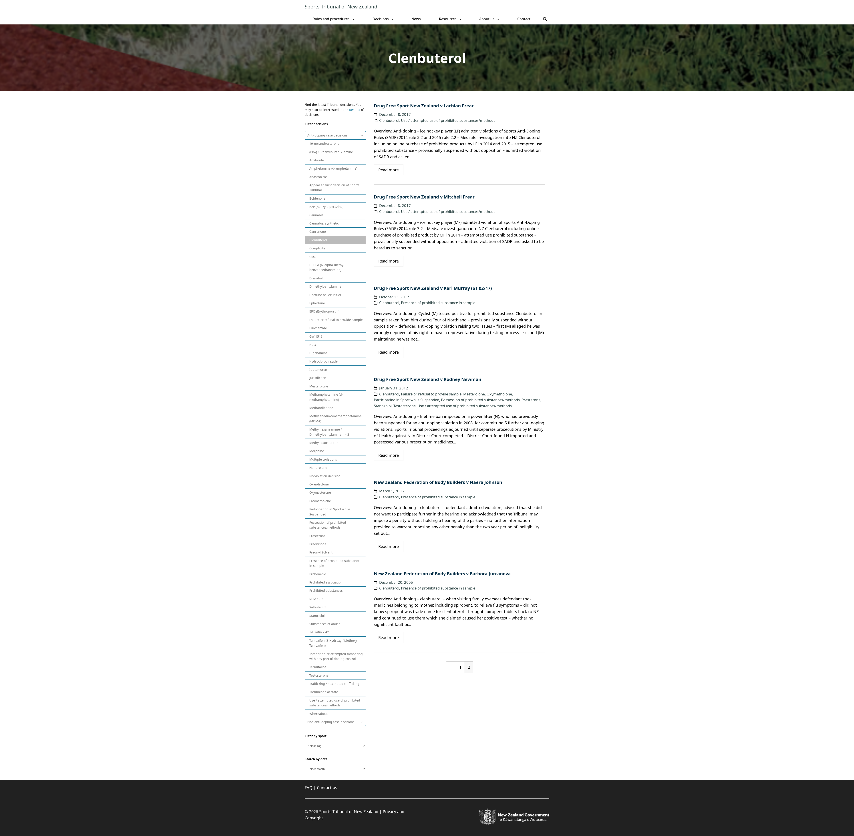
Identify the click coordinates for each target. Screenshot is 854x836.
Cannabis (316, 215)
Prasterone (317, 536)
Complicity (317, 248)
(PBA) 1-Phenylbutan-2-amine (331, 152)
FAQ (308, 787)
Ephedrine (317, 303)
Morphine (316, 451)
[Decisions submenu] (392, 19)
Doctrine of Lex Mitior (325, 295)
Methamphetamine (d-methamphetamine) (326, 396)
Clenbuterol (318, 240)
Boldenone (317, 198)
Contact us (327, 787)
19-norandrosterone (324, 143)
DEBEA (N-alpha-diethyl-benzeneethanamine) (327, 267)
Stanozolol (317, 615)
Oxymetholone (320, 501)
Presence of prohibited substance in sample (334, 563)
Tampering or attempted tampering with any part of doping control (336, 656)
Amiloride (316, 160)
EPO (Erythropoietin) (324, 311)
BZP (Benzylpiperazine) (326, 206)
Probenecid (317, 574)
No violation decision (324, 476)
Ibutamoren (318, 369)
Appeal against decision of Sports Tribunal (334, 187)
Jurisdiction (317, 378)
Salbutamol (317, 607)
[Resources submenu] (460, 19)
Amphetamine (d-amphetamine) (333, 168)
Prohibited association (325, 582)
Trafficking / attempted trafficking (334, 684)
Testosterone (318, 675)
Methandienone (321, 408)
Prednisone (317, 544)
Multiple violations (323, 459)
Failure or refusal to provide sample (336, 320)
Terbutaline (317, 667)
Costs (313, 257)
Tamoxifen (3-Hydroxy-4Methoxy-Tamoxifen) (333, 643)
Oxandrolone (319, 484)
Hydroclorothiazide (323, 361)
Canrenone (317, 231)
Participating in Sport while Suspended (329, 511)
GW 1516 (315, 336)
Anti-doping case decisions (327, 135)
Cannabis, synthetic (324, 223)
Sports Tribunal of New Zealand (341, 6)
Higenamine (318, 353)
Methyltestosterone (323, 443)
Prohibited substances (326, 590)
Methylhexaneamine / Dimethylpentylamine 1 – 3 (329, 431)
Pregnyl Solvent (320, 552)
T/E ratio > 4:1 (319, 632)
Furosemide (318, 328)
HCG (312, 345)
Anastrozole (318, 177)
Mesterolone (318, 386)
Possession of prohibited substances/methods (327, 524)
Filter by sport (315, 736)
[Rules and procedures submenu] (353, 19)
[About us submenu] (498, 19)
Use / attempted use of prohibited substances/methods (334, 702)
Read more (388, 169)
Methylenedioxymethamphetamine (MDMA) (335, 418)
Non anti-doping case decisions (330, 722)
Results (354, 110)
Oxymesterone (320, 492)
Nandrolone (318, 467)
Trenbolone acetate (323, 692)
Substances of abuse (324, 624)
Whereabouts (319, 714)
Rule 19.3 (316, 599)
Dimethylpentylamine (325, 286)
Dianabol (316, 278)
